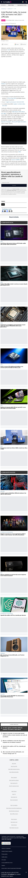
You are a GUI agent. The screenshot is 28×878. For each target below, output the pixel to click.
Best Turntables (14, 805)
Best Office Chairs (14, 813)
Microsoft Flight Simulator (19, 121)
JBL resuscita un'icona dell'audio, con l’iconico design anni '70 (13, 752)
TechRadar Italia (10, 20)
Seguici (17, 44)
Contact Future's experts (7, 851)
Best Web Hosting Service (14, 769)
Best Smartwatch (14, 800)
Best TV (14, 794)
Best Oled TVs (14, 797)
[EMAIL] (12, 211)
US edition (11, 874)
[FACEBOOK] (3, 211)
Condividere (5, 44)
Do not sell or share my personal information (11, 868)
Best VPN (14, 763)
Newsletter (24, 44)
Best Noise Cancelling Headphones (14, 808)
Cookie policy (4, 857)
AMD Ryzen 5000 (16, 111)
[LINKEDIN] (7, 211)
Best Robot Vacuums (14, 827)
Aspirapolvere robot (21, 5)
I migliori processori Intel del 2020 (14, 102)
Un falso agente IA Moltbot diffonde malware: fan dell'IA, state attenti (12, 728)
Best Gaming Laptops (14, 780)
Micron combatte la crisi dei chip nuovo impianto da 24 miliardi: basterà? (14, 741)
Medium (3, 83)
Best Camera (14, 819)
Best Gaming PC (14, 783)
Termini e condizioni (6, 848)
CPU (15, 8)
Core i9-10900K (15, 159)
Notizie (3, 20)
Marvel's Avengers (6, 121)
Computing (3, 8)
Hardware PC (10, 8)
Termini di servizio (16, 189)
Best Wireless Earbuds (14, 811)
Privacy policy (4, 854)
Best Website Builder (14, 772)
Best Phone (14, 791)
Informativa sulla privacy (11, 190)
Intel (8, 50)
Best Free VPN (14, 766)
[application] (14, 134)
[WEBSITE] (10, 211)
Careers (3, 865)
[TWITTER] (5, 211)
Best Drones (14, 825)
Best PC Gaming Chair (14, 786)
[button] (1, 2)
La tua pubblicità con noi (7, 862)
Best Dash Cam (14, 822)
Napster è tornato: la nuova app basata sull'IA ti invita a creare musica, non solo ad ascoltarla (15, 735)
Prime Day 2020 (11, 98)
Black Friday (11, 5)
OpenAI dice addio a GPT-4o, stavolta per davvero (14, 747)
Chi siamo (4, 859)
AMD (19, 152)
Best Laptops (14, 777)
